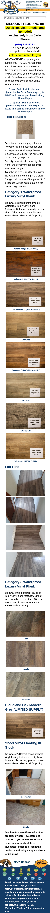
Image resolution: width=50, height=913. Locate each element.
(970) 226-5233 (25, 44)
